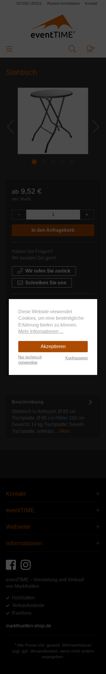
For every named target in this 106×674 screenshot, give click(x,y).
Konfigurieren (76, 358)
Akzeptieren (53, 346)
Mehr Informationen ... (40, 331)
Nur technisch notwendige (30, 360)
